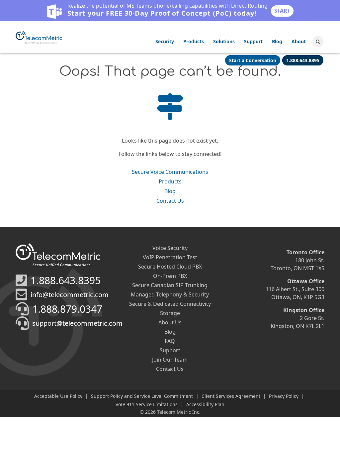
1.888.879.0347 (67, 309)
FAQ (170, 341)
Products (193, 41)
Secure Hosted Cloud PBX (170, 266)
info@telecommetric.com (70, 294)
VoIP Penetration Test (170, 257)
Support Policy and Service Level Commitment (142, 396)
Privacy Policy (283, 396)
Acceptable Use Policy (58, 396)
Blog (277, 41)
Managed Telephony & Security (170, 294)
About (299, 41)
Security (164, 41)
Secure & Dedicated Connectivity (170, 303)
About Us (170, 322)
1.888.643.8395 (66, 280)
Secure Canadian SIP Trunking (170, 285)
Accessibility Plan (205, 404)
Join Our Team (170, 359)
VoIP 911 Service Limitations (147, 404)
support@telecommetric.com (77, 323)
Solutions (224, 41)
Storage (170, 313)
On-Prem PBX (170, 276)
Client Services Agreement (231, 396)
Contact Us (170, 200)
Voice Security (170, 248)
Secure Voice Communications (170, 171)
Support (253, 41)
